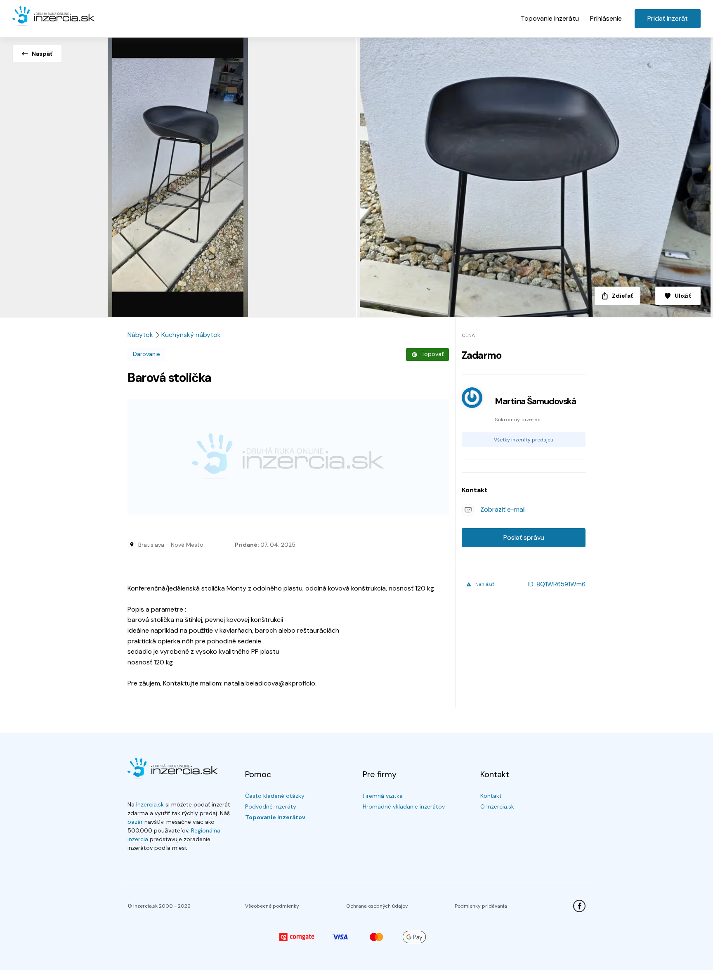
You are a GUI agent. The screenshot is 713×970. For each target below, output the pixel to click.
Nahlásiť (484, 584)
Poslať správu (523, 537)
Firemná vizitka (383, 795)
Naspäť (42, 53)
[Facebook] (579, 906)
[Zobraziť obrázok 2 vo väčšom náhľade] (534, 175)
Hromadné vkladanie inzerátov (404, 806)
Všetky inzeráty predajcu (523, 439)
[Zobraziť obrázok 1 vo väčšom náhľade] (178, 175)
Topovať (432, 354)
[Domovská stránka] (53, 16)
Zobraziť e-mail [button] (503, 509)
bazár (135, 821)
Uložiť (683, 295)
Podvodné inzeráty (270, 806)
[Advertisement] (288, 457)
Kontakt (491, 795)
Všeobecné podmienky (272, 906)
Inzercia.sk (150, 804)
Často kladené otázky (275, 795)
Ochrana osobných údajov (377, 906)
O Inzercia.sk (497, 806)
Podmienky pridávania (481, 906)
